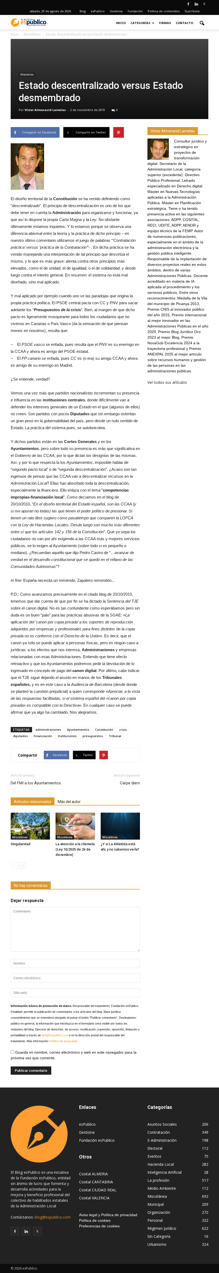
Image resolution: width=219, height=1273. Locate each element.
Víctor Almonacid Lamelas (45, 110)
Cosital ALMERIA (93, 1173)
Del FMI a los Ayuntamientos (36, 783)
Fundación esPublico (97, 1140)
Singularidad (20, 844)
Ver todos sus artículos (167, 382)
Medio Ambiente (161, 1188)
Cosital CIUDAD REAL (97, 1189)
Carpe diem (130, 783)
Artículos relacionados (32, 802)
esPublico (98, 11)
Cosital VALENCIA (94, 1197)
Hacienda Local (160, 1164)
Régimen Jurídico (161, 1228)
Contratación (158, 1132)
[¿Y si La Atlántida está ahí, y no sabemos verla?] (120, 826)
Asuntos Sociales (162, 1124)
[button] (201, 23)
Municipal (155, 1204)
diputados (20, 736)
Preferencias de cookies (99, 1226)
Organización (158, 1212)
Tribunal (115, 736)
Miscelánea (27, 74)
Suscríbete (192, 11)
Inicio (121, 23)
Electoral (154, 1148)
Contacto (184, 23)
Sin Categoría (158, 1236)
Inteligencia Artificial (164, 1172)
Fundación (135, 11)
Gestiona (116, 11)
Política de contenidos (163, 11)
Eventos (154, 1156)
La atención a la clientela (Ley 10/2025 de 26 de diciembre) (75, 849)
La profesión (158, 1180)
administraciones (48, 730)
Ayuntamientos (78, 730)
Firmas (165, 23)
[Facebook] (188, 4)
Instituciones (67, 736)
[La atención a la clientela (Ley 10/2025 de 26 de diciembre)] (75, 826)
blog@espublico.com (53, 1217)
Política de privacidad (63, 1041)
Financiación (43, 736)
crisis (123, 730)
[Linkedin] (196, 4)
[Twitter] (204, 4)
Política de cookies (95, 1220)
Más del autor (69, 802)
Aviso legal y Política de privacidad (108, 1215)
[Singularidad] (30, 826)
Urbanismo (156, 1244)
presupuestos (93, 736)
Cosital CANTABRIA (96, 1181)
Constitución (104, 730)
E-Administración (162, 1140)
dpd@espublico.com (55, 1035)
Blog (83, 11)
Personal (155, 1220)
